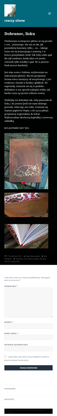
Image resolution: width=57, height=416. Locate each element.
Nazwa (8, 322)
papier (36, 259)
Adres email (11, 333)
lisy (25, 259)
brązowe (19, 259)
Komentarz (11, 286)
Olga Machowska (33, 256)
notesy (30, 259)
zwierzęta (15, 261)
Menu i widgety (50, 16)
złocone (7, 261)
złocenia (42, 259)
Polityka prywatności (13, 410)
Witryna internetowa (16, 344)
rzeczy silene (14, 20)
